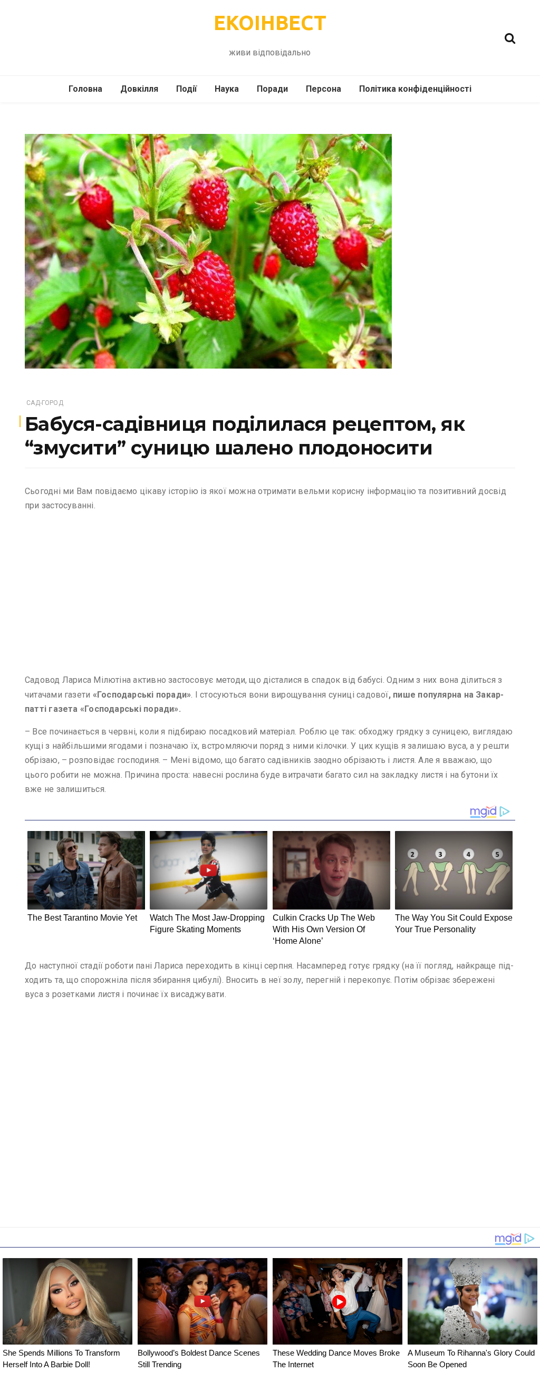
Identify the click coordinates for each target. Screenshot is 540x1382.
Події (186, 89)
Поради (272, 89)
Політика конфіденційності (415, 89)
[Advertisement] (270, 595)
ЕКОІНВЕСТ (270, 23)
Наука (227, 89)
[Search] (510, 37)
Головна (85, 89)
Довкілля (139, 89)
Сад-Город (44, 403)
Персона (323, 89)
